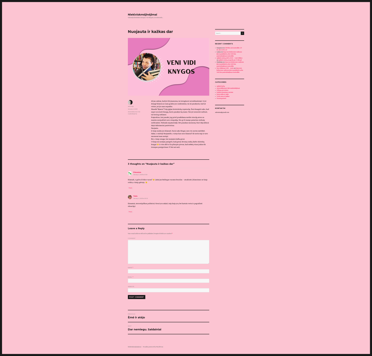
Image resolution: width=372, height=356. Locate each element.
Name (130, 267)
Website (131, 286)
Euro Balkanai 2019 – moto (225, 68)
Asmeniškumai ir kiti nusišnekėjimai (228, 88)
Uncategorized (221, 98)
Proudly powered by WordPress (153, 347)
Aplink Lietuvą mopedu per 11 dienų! (230, 60)
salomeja (131, 106)
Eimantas (137, 172)
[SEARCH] (242, 33)
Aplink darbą (221, 86)
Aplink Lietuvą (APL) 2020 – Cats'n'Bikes (229, 58)
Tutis (135, 196)
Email (130, 277)
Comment (131, 238)
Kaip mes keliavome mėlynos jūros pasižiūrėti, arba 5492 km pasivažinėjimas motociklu (229, 54)
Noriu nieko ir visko (223, 94)
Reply (130, 188)
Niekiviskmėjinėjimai (142, 14)
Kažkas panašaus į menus (225, 92)
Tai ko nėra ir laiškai (223, 96)
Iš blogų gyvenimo (222, 90)
